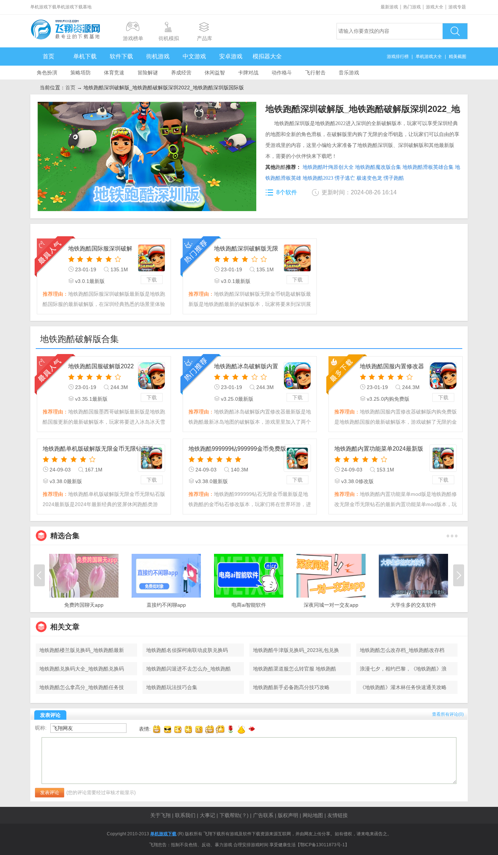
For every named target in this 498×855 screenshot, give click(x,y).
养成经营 (181, 72)
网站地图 (313, 815)
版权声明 (288, 815)
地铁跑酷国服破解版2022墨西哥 (101, 367)
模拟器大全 (267, 56)
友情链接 (337, 815)
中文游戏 (194, 56)
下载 (152, 280)
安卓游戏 (230, 56)
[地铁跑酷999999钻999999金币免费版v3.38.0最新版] (297, 458)
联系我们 (185, 815)
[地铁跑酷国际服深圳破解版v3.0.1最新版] (151, 258)
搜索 (455, 31)
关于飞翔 (160, 815)
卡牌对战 (248, 72)
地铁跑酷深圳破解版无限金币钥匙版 (246, 249)
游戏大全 (434, 6)
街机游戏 (158, 56)
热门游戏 (412, 6)
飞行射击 (315, 72)
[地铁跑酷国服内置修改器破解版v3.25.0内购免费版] (443, 375)
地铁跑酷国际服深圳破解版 (100, 249)
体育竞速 (114, 72)
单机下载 (85, 56)
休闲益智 (215, 72)
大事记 (207, 815)
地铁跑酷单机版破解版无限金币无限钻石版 (98, 449)
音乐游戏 (349, 72)
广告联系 (263, 815)
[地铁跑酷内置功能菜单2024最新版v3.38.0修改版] (443, 458)
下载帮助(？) (234, 815)
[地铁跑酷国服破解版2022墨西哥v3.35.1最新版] (151, 375)
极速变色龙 (369, 178)
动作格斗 (282, 72)
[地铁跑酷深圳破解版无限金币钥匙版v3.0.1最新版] (297, 258)
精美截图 (457, 56)
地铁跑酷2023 (318, 178)
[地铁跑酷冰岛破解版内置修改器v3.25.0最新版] (297, 375)
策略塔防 (80, 72)
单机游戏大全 (429, 56)
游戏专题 (457, 6)
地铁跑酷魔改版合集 (378, 167)
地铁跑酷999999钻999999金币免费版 (237, 449)
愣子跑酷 (394, 178)
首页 (48, 56)
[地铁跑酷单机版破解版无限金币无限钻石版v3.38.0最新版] (151, 458)
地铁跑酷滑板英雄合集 (428, 167)
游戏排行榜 (398, 56)
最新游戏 (389, 6)
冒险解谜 (147, 72)
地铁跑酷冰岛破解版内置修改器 (246, 367)
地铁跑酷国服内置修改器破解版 (392, 367)
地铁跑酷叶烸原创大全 (328, 167)
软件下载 (121, 56)
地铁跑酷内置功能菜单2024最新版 (378, 449)
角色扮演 (47, 72)
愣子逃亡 (345, 178)
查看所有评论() (448, 714)
